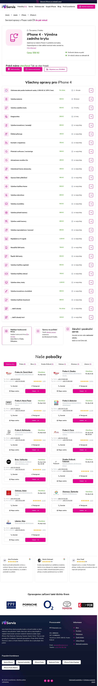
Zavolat (15, 386)
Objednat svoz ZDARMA (57, 69)
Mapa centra (15, 391)
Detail (34, 391)
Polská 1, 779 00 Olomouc (69, 494)
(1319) (91, 440)
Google (13, 337)
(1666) (44, 470)
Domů (7, 15)
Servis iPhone (8, 662)
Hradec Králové (47, 364)
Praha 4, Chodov (69, 371)
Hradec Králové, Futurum (69, 460)
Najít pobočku (15, 69)
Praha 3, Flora (68, 430)
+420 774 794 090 (15, 379)
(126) (44, 381)
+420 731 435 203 (63, 438)
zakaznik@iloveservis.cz (60, 645)
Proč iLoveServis (69, 7)
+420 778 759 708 (67, 410)
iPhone (24, 15)
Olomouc (75, 364)
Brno (33, 364)
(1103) (44, 501)
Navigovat (36, 386)
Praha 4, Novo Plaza (23, 401)
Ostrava (62, 364)
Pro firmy (78, 631)
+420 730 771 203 (63, 408)
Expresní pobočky (24, 662)
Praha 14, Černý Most (23, 372)
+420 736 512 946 (15, 498)
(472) (44, 530)
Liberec (87, 364)
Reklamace (79, 634)
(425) (91, 501)
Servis (31, 7)
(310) (44, 411)
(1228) (91, 411)
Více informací (31, 48)
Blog (59, 7)
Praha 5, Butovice (69, 401)
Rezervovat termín (34, 69)
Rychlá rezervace (87, 7)
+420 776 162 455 (15, 438)
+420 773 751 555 (63, 498)
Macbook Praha (54, 662)
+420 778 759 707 (20, 469)
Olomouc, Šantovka (70, 491)
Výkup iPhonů (80, 641)
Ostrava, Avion (21, 491)
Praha (22, 364)
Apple (15, 15)
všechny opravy (51, 332)
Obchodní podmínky (82, 644)
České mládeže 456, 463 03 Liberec (24, 523)
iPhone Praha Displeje (71, 662)
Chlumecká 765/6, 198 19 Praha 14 (24, 374)
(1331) (91, 381)
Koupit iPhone (51, 7)
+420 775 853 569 (67, 381)
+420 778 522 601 (63, 469)
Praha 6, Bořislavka (22, 430)
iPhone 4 (33, 15)
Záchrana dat (39, 7)
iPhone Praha (39, 662)
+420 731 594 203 (15, 467)
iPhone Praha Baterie (11, 668)
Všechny (10, 364)
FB (27, 334)
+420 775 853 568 (63, 379)
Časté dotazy (80, 637)
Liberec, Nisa (20, 521)
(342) (44, 440)
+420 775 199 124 (15, 408)
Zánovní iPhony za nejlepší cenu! (50, 2)
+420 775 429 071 (15, 528)
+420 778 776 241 (67, 440)
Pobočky (22, 7)
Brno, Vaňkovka (21, 459)
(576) (91, 471)
